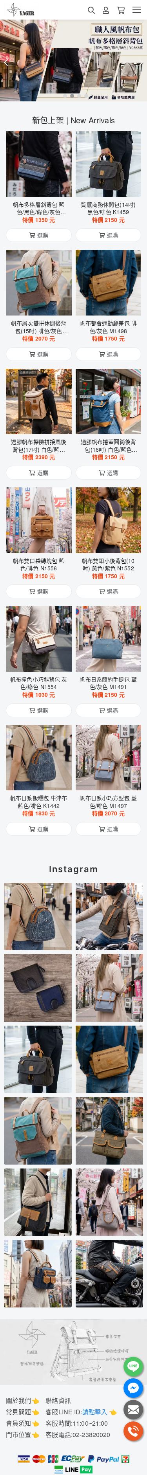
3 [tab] (77, 95)
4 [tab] (84, 95)
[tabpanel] (73, 60)
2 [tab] (70, 95)
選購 (42, 186)
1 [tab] (63, 95)
